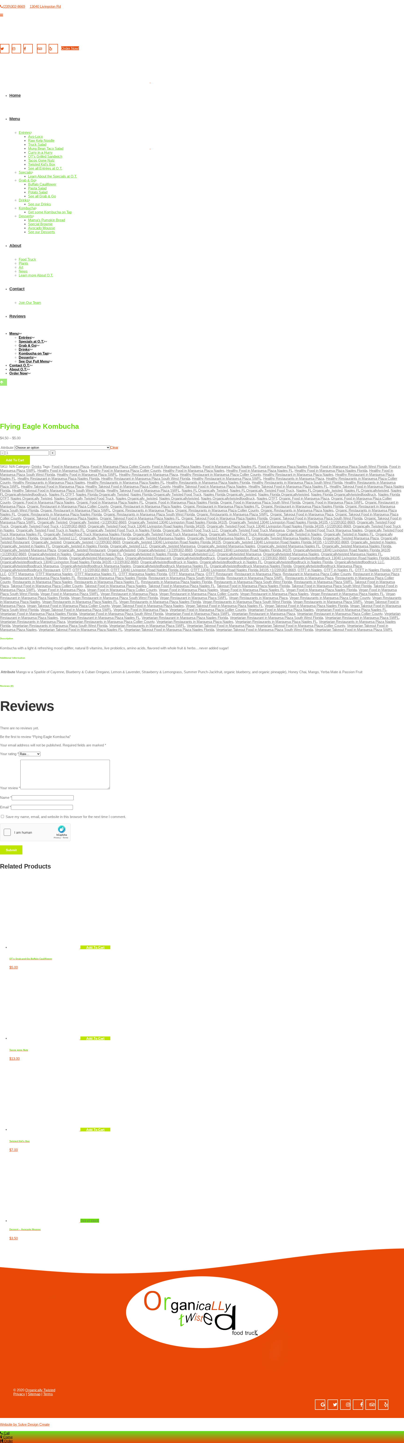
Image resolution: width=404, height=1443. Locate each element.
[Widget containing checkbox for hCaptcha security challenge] (35, 832)
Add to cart (95, 947)
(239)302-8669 (14, 6)
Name (6, 798)
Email (5, 807)
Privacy (19, 1394)
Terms (48, 1394)
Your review (10, 788)
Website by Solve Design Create (25, 1424)
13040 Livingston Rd (45, 6)
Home (6, 675)
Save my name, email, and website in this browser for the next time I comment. (66, 817)
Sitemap (34, 1394)
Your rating (9, 754)
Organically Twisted (40, 1390)
